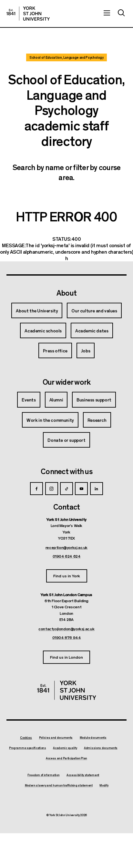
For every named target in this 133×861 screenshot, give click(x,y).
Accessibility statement (82, 775)
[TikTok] (66, 488)
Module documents (93, 738)
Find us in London (66, 657)
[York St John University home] (28, 13)
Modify (103, 785)
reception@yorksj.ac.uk (66, 547)
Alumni (56, 399)
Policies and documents (56, 738)
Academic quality (65, 748)
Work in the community (50, 420)
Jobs (85, 350)
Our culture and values (94, 310)
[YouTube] (81, 488)
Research (97, 420)
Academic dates (91, 330)
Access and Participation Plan (66, 758)
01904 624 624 (67, 556)
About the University (37, 310)
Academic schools (43, 330)
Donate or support (66, 440)
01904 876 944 (66, 637)
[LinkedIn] (96, 488)
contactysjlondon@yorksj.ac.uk (66, 628)
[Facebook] (36, 488)
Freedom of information (43, 775)
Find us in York (66, 575)
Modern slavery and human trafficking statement (59, 785)
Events (29, 399)
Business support (94, 399)
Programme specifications (27, 748)
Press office (55, 350)
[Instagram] (51, 488)
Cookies (26, 737)
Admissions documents (101, 748)
